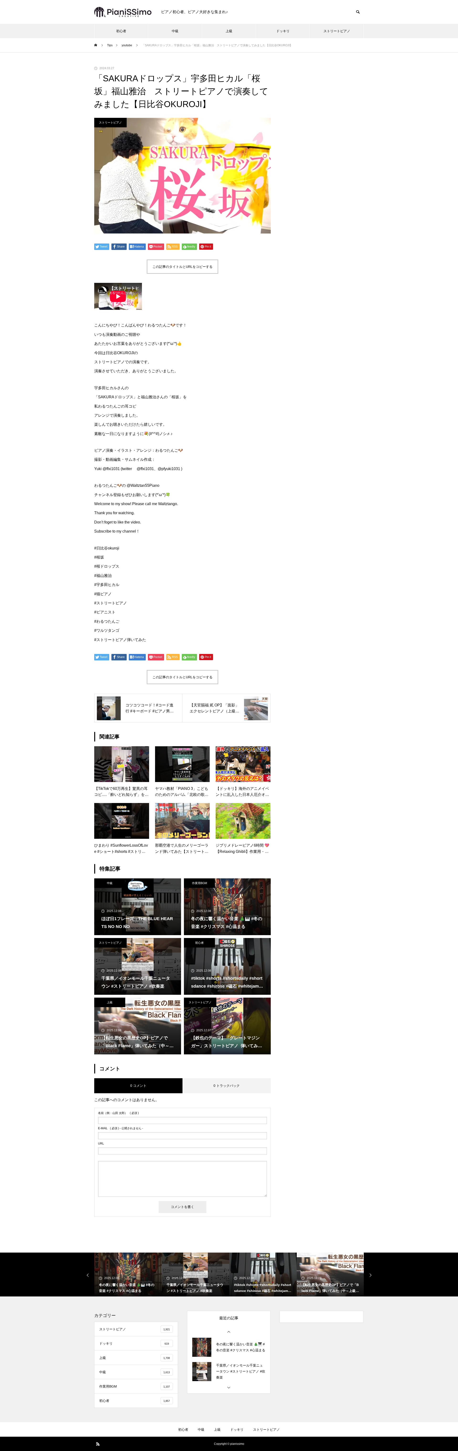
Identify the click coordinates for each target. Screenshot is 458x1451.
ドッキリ (283, 31)
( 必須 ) (118, 1113)
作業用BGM (199, 883)
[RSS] (97, 1443)
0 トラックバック (226, 1086)
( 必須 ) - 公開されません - (120, 1128)
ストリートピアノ (336, 31)
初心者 (121, 31)
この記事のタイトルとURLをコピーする (182, 267)
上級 (229, 31)
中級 (175, 31)
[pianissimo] (122, 12)
